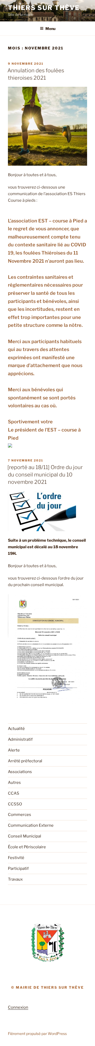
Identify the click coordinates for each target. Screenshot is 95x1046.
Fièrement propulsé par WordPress (37, 1033)
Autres (14, 782)
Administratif (20, 739)
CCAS (13, 793)
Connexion (18, 1007)
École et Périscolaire (27, 847)
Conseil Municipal (24, 836)
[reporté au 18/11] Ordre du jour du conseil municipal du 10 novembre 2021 (45, 474)
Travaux (15, 879)
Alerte (14, 750)
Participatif (18, 868)
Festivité (16, 857)
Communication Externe (31, 825)
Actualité (16, 728)
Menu (50, 28)
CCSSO (15, 804)
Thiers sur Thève (44, 8)
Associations (20, 771)
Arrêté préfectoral (25, 761)
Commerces (19, 814)
